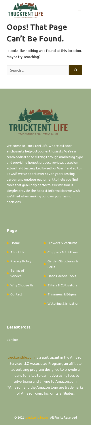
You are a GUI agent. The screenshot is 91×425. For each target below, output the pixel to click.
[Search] (75, 70)
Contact (16, 294)
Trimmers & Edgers (62, 294)
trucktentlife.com (21, 357)
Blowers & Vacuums (62, 243)
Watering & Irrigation (63, 303)
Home (15, 243)
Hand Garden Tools (61, 276)
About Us (17, 252)
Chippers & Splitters (62, 252)
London (12, 339)
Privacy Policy (20, 261)
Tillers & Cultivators (62, 285)
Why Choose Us (22, 285)
